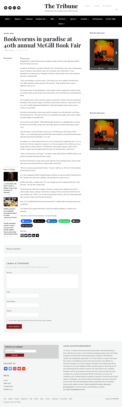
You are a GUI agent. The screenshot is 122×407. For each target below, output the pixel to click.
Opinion (17, 19)
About (87, 6)
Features (29, 19)
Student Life (40, 19)
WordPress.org (8, 389)
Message (9, 272)
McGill (6, 33)
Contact (97, 6)
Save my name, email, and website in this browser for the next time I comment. (30, 320)
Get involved (107, 6)
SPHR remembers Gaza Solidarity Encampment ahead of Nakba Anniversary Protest (10, 213)
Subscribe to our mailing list (13, 347)
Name (8, 292)
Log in (6, 380)
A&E (52, 19)
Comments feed (8, 386)
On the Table (111, 19)
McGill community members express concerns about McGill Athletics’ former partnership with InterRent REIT (10, 228)
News (7, 19)
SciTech (62, 19)
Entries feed (7, 383)
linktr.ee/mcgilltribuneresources (75, 389)
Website (8, 311)
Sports (72, 19)
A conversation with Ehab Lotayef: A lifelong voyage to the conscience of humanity (10, 188)
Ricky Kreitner (9, 50)
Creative (84, 19)
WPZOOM (115, 399)
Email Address (10, 301)
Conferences (97, 19)
